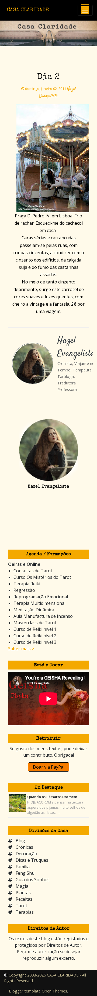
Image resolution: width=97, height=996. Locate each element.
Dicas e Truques (32, 860)
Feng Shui (26, 873)
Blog (20, 841)
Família (23, 867)
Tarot (21, 906)
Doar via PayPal (48, 767)
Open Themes (54, 991)
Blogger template (25, 991)
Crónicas (24, 847)
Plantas (23, 893)
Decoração (26, 854)
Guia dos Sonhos (33, 880)
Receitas (24, 899)
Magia (22, 886)
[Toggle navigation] (85, 10)
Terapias (25, 912)
